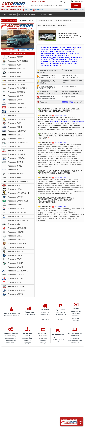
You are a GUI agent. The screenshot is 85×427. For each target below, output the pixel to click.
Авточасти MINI (14, 224)
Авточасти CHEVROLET (18, 84)
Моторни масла (22, 14)
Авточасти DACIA (15, 100)
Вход (82, 9)
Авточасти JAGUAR (16, 174)
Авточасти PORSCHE (17, 244)
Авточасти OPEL (15, 236)
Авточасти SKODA (15, 263)
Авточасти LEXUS (15, 205)
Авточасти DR (13, 111)
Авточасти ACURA (15, 57)
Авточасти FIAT (14, 123)
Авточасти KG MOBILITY (18, 181)
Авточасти (4, 14)
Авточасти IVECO (15, 170)
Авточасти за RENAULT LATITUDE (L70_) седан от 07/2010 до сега (68, 35)
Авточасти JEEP (14, 178)
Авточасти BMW (14, 73)
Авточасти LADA (15, 189)
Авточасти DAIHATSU (17, 108)
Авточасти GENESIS (16, 139)
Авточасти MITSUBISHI (17, 228)
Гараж (66, 9)
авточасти (54, 121)
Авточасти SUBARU (16, 275)
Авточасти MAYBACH (17, 213)
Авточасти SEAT (14, 259)
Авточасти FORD (15, 127)
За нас (50, 14)
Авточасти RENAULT (16, 247)
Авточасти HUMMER (16, 154)
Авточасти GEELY (15, 135)
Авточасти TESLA (15, 282)
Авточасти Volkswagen (17, 290)
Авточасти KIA (14, 185)
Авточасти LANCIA (15, 197)
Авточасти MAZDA (15, 216)
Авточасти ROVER (15, 251)
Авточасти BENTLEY (16, 69)
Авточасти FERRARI (16, 119)
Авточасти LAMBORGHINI (18, 193)
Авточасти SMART (15, 267)
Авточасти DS (13, 115)
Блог (38, 14)
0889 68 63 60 (67, 102)
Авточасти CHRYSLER (17, 88)
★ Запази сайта (26, 20)
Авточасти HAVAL (15, 146)
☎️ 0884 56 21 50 (38, 10)
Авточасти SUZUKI (15, 279)
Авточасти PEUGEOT (17, 240)
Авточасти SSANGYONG (18, 271)
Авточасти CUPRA (15, 96)
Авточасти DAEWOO (16, 104)
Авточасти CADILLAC (17, 80)
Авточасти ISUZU (15, 166)
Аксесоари (32, 14)
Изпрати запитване (9, 20)
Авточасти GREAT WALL (18, 143)
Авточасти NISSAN (16, 232)
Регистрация (74, 9)
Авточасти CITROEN (16, 92)
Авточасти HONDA (15, 150)
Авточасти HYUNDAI (16, 158)
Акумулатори (12, 14)
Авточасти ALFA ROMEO (18, 61)
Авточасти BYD (14, 76)
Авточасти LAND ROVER (18, 201)
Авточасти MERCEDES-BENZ (20, 220)
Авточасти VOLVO (15, 294)
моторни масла (65, 121)
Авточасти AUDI (14, 65)
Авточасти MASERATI (17, 209)
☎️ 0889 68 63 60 (28, 10)
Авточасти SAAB (15, 255)
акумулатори (78, 121)
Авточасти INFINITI (15, 162)
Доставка (43, 14)
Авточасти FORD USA (17, 131)
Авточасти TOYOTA (16, 286)
